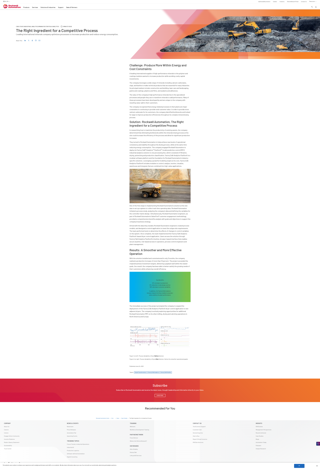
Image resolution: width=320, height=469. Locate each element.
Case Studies (259, 436)
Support (61, 7)
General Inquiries (198, 433)
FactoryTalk (133, 452)
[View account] (316, 7)
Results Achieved (261, 433)
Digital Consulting (72, 457)
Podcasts (258, 445)
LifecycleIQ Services (136, 455)
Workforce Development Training (139, 429)
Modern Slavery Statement (11, 442)
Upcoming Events (72, 436)
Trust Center (7, 448)
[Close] (317, 466)
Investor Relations (9, 439)
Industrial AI (70, 447)
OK (299, 465)
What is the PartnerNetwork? (138, 441)
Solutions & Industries (48, 7)
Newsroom (70, 426)
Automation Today (261, 442)
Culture (6, 433)
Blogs (257, 439)
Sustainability (8, 445)
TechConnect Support (199, 426)
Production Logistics (73, 450)
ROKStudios (259, 426)
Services (35, 7)
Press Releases (71, 429)
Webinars (132, 426)
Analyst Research (261, 448)
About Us (6, 426)
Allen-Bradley (134, 449)
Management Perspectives (263, 429)
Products (26, 7)
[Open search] (312, 7)
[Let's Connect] (318, 444)
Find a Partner (134, 438)
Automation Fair (71, 433)
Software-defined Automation (76, 453)
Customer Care (197, 429)
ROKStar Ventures (198, 442)
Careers (6, 429)
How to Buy (196, 436)
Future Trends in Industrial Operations (78, 444)
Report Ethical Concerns (200, 439)
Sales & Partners (71, 7)
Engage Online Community (11, 436)
